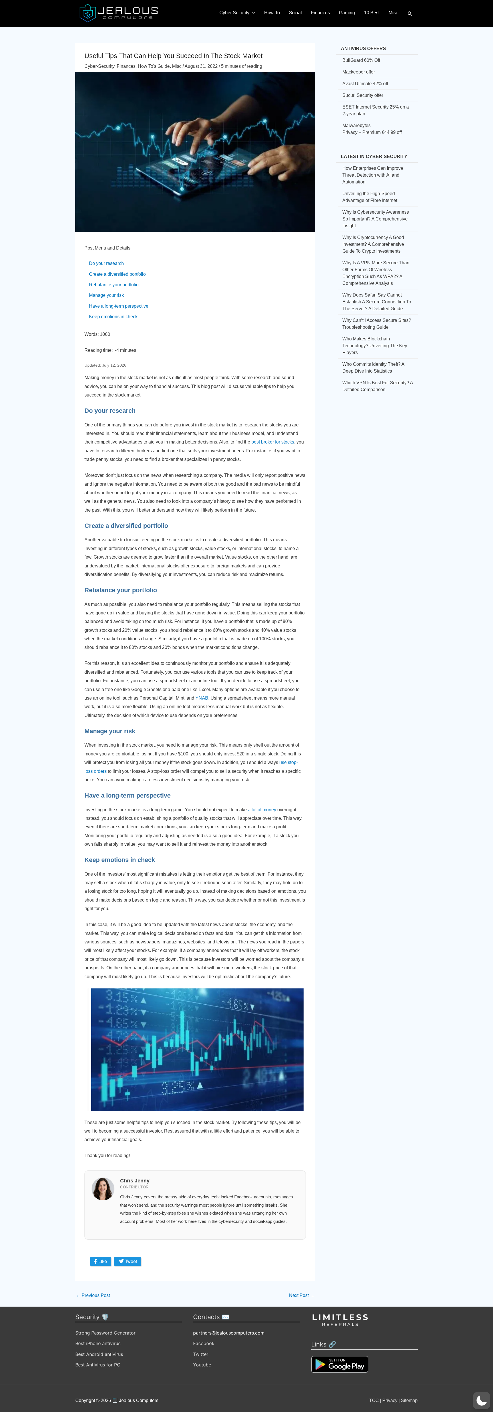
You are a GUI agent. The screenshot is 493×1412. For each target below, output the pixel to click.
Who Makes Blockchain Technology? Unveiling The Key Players (374, 345)
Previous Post (93, 1295)
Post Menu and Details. (108, 248)
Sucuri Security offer (362, 95)
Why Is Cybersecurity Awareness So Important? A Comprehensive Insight (375, 219)
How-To (272, 12)
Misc (393, 12)
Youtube (202, 1365)
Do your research (106, 263)
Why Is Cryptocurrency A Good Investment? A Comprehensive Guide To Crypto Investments (373, 244)
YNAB (201, 698)
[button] (410, 14)
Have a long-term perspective (118, 306)
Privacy (389, 1400)
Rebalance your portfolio (114, 284)
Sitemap (409, 1400)
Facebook (204, 1343)
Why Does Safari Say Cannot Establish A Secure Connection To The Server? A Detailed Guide (376, 302)
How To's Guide (154, 66)
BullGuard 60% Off (361, 60)
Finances (320, 12)
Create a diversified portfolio (117, 274)
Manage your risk (106, 295)
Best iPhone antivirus (97, 1343)
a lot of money (262, 809)
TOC (374, 1400)
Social (295, 12)
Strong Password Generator (105, 1333)
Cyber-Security (99, 66)
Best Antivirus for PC (97, 1365)
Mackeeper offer (358, 72)
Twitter (200, 1354)
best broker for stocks (272, 442)
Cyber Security (234, 12)
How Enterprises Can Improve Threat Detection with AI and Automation (372, 175)
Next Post (301, 1295)
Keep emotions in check (113, 316)
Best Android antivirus (99, 1354)
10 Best (371, 12)
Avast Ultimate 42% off (365, 83)
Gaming (347, 12)
